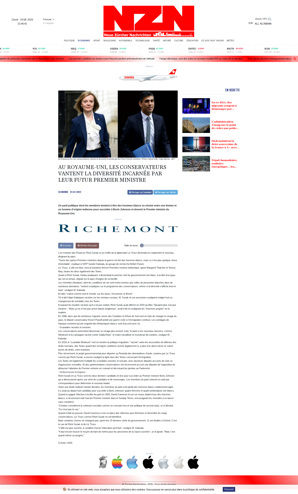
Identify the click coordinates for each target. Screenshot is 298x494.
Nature (167, 40)
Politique (69, 40)
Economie (84, 40)
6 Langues (48, 23)
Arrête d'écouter (88, 245)
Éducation (192, 40)
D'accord (228, 489)
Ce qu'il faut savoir (212, 40)
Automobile (125, 40)
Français (47, 19)
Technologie (142, 40)
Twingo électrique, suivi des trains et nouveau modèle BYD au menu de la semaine (158, 58)
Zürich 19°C (261, 19)
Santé (156, 40)
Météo (230, 40)
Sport (96, 40)
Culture (178, 40)
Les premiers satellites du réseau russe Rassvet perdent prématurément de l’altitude (69, 58)
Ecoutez (66, 245)
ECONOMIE (63, 192)
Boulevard (110, 40)
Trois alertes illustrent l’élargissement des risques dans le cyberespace (240, 58)
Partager (141, 192)
